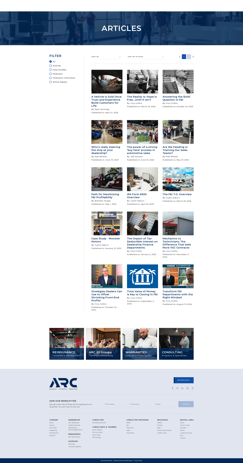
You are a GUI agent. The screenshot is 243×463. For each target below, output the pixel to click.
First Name (109, 404)
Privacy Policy (138, 460)
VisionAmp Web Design (125, 460)
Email (157, 404)
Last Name (134, 404)
